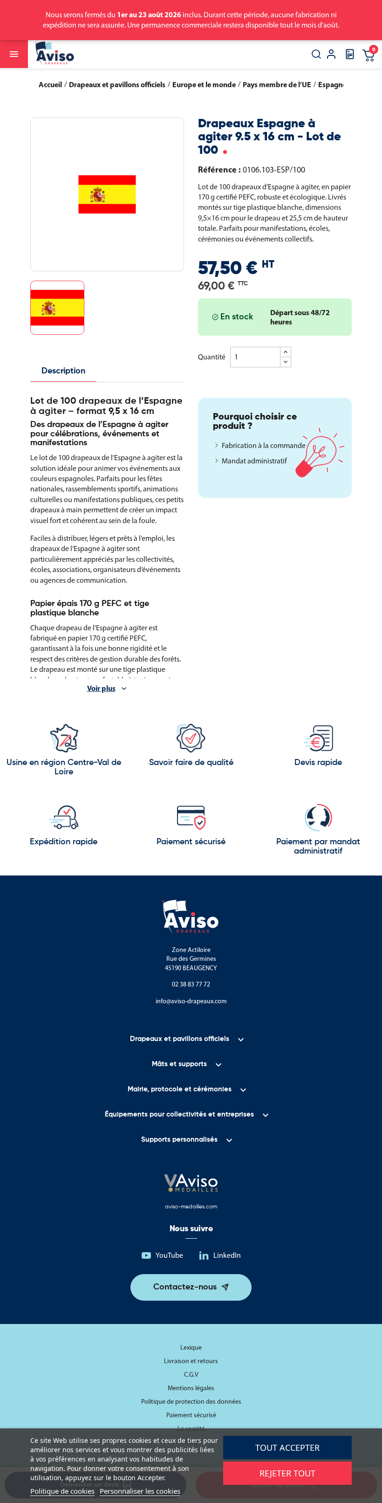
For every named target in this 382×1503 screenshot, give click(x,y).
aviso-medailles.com (191, 1207)
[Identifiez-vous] (331, 55)
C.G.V (191, 1375)
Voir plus (101, 688)
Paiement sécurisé (191, 1415)
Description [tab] (63, 371)
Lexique (191, 1347)
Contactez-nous (185, 1287)
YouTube (169, 1255)
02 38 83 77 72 (191, 984)
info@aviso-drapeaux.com (191, 1001)
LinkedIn (227, 1255)
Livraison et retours (191, 1361)
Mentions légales (191, 1388)
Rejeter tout (287, 1473)
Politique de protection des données (191, 1402)
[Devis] (349, 57)
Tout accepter (287, 1447)
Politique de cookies (62, 1491)
